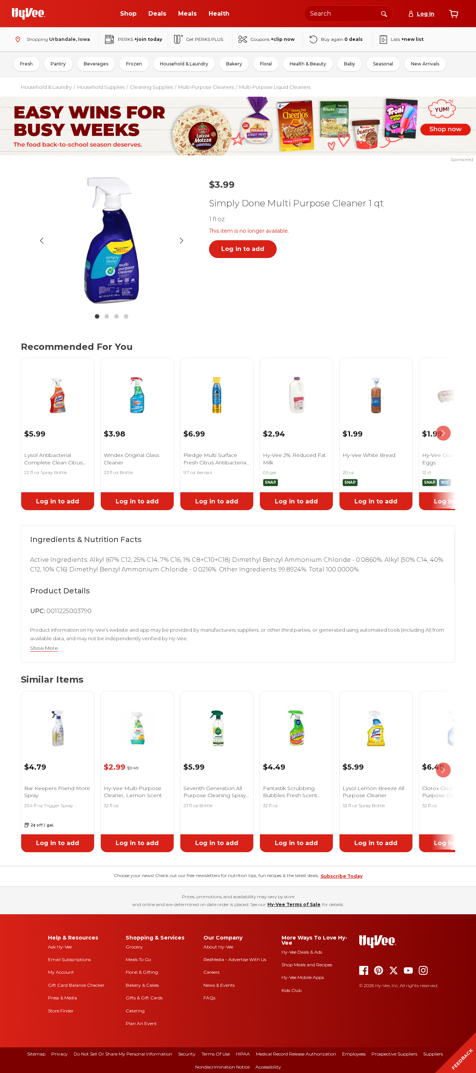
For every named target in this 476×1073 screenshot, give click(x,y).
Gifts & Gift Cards (144, 997)
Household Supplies (101, 87)
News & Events (219, 985)
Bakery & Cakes (142, 985)
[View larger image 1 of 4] (111, 240)
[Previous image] (41, 240)
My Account (61, 972)
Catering (135, 1011)
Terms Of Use (216, 1054)
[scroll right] (443, 433)
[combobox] (348, 13)
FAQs (209, 997)
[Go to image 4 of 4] (126, 316)
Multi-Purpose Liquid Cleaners (275, 87)
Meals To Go (138, 959)
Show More (44, 648)
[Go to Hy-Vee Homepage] (28, 14)
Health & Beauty (308, 64)
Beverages (96, 64)
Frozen (134, 64)
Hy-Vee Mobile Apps (303, 977)
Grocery (134, 947)
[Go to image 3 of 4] (116, 316)
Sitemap (36, 1054)
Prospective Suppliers (394, 1054)
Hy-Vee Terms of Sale (294, 904)
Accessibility (268, 1067)
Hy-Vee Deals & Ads (302, 952)
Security (187, 1054)
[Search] (384, 13)
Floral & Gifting (142, 972)
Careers (211, 972)
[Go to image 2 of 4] (107, 316)
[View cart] (453, 13)
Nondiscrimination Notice (222, 1067)
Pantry (58, 64)
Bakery (234, 64)
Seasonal (383, 64)
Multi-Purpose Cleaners (206, 87)
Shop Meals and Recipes (307, 964)
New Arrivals (425, 64)
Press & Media (62, 997)
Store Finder (61, 1011)
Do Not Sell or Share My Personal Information (123, 1054)
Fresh (26, 64)
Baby (349, 64)
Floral (266, 64)
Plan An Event (141, 1023)
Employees (354, 1054)
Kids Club (292, 990)
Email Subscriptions (69, 959)
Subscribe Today (342, 876)
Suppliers (433, 1054)
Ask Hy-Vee (60, 947)
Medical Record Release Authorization (296, 1054)
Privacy (59, 1054)
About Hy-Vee (218, 947)
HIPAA (243, 1054)
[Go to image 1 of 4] (97, 316)
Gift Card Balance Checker (76, 985)
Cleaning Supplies (151, 87)
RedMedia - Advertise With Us (234, 959)
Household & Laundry (184, 64)
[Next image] (181, 240)
